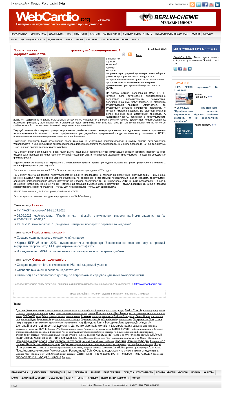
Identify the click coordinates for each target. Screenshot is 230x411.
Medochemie (62, 313)
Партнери (91, 39)
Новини (195, 34)
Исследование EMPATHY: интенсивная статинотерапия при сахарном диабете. (71, 251)
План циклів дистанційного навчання (133, 344)
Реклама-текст (42, 351)
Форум (135, 39)
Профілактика (19, 34)
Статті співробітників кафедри (132, 353)
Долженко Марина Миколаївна (90, 325)
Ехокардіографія (121, 325)
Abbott (74, 311)
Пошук (35, 3)
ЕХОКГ (14, 39)
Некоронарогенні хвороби (171, 34)
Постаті (97, 347)
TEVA (38, 316)
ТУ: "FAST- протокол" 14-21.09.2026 (41, 210)
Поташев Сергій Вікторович (117, 347)
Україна (56, 357)
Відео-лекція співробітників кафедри (101, 319)
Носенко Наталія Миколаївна (32, 344)
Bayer (121, 310)
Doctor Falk (31, 313)
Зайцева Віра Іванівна (145, 326)
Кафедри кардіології (142, 329)
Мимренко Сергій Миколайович (145, 338)
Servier (19, 316)
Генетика (127, 319)
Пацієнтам (67, 344)
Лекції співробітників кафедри (53, 337)
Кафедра (208, 34)
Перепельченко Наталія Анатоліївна (93, 344)
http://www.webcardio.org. (148, 284)
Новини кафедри (138, 341)
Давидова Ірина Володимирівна (104, 322)
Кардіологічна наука (72, 329)
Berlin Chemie (133, 310)
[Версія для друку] (123, 55)
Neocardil (82, 313)
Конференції (104, 334)
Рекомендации (59, 350)
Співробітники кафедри (63, 354)
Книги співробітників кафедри (99, 332)
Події (157, 344)
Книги (82, 332)
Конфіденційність (120, 385)
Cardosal (20, 313)
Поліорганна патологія (114, 39)
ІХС (69, 34)
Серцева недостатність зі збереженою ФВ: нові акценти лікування (62, 264)
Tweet (139, 55)
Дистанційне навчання (30, 310)
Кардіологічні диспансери (97, 329)
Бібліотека (107, 316)
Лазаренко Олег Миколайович (129, 335)
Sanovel (160, 313)
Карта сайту (21, 3)
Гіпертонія (80, 34)
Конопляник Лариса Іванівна (79, 335)
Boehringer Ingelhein (154, 310)
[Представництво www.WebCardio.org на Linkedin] (217, 6)
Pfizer (98, 313)
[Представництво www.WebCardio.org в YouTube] (211, 6)
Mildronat (73, 313)
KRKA (52, 313)
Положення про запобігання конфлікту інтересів (69, 348)
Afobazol (91, 310)
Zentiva (69, 316)
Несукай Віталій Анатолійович (98, 341)
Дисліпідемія (56, 34)
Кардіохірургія (111, 34)
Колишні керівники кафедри (129, 332)
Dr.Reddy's (42, 313)
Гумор (80, 323)
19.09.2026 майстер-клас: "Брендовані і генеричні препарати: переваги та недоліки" (74, 224)
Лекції (150, 334)
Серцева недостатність (137, 34)
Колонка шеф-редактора (52, 335)
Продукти (154, 347)
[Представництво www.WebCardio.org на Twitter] (198, 6)
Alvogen (100, 310)
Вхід (62, 3)
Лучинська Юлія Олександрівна (111, 338)
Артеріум (96, 316)
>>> (210, 96)
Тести (79, 39)
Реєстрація (49, 3)
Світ (89, 350)
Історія (51, 329)
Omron (91, 313)
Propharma (121, 313)
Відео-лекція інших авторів (66, 319)
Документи (64, 325)
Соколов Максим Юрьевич (58, 311)
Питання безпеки (102, 385)
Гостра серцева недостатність (32, 322)
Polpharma (108, 313)
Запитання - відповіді (27, 329)
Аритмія (95, 34)
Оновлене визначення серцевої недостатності (48, 270)
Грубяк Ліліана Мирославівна (63, 323)
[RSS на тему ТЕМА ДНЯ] (187, 82)
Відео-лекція (44, 319)
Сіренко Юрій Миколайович (30, 354)
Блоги (69, 39)
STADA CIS (29, 316)
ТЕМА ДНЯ (42, 357)
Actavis (82, 310)
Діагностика (38, 34)
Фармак (66, 357)
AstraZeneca (111, 311)
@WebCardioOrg (182, 57)
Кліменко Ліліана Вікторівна (46, 332)
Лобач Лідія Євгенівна (83, 338)
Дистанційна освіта (33, 39)
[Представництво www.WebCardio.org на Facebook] (205, 6)
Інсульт (43, 328)
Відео (33, 319)
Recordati (134, 313)
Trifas (45, 316)
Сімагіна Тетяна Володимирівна (141, 350)
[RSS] (130, 55)
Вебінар (25, 319)
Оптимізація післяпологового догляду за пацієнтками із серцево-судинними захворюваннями (80, 275)
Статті (81, 353)
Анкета (76, 316)
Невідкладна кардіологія (31, 341)
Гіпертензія (140, 319)
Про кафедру (141, 347)
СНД (48, 354)
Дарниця (130, 322)
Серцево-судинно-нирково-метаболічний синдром (50, 237)
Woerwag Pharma (57, 316)
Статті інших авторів (99, 353)
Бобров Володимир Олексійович (131, 316)
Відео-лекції (55, 39)
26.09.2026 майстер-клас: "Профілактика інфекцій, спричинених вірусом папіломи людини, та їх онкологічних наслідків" (196, 114)
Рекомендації (77, 350)
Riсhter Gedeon (147, 313)
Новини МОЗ (157, 341)
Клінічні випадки (70, 332)
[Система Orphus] (36, 295)
